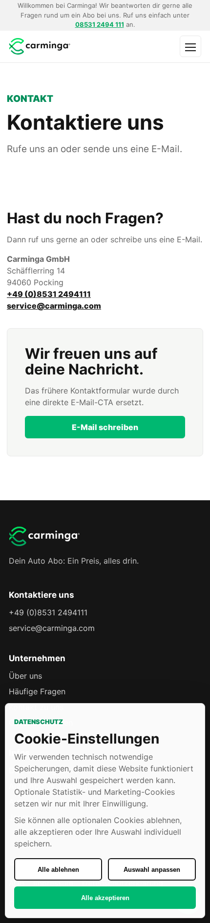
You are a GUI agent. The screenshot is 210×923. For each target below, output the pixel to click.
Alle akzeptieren (105, 898)
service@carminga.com (54, 306)
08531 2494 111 (99, 24)
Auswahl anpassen (152, 869)
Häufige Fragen (37, 691)
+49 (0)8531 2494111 (49, 294)
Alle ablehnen (58, 869)
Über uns (25, 676)
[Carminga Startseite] (64, 46)
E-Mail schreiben (105, 427)
